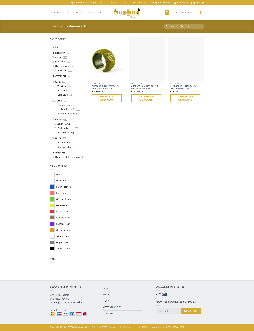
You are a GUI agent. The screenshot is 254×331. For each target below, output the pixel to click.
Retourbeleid (62, 294)
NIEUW (71, 13)
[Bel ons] (200, 3)
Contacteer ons (139, 2)
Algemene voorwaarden (69, 302)
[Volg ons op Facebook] (191, 3)
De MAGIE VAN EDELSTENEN (114, 2)
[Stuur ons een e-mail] (197, 3)
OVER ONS (98, 13)
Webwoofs (79, 327)
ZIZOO (71, 327)
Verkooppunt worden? (160, 2)
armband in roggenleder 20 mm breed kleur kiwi (184, 87)
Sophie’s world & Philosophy (83, 2)
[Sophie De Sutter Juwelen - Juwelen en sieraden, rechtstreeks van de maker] (127, 12)
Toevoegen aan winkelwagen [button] (107, 98)
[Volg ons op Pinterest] (203, 3)
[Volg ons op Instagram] (194, 3)
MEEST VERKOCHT (84, 13)
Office (88, 327)
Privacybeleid (62, 298)
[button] (181, 2)
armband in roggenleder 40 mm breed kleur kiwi (105, 87)
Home (52, 13)
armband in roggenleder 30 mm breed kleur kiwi (144, 87)
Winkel (60, 13)
